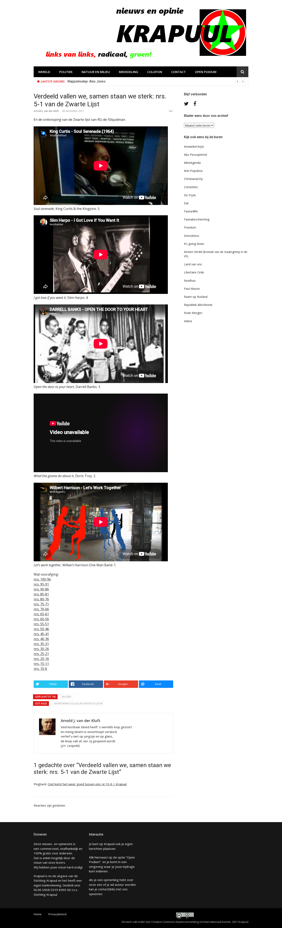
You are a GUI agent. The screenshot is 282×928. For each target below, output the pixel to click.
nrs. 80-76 (41, 599)
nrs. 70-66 (41, 609)
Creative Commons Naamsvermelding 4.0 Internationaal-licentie (191, 922)
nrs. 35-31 (41, 644)
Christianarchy (193, 179)
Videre (188, 321)
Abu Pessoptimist (195, 155)
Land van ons (193, 264)
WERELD (44, 72)
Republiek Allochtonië (198, 305)
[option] (156, 81)
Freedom (190, 227)
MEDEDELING (128, 72)
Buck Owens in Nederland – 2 (88, 81)
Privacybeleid (57, 914)
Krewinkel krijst (194, 146)
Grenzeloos (191, 236)
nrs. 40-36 (41, 639)
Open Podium (205, 72)
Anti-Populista (193, 171)
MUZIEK (66, 696)
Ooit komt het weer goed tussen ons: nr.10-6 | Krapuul (87, 784)
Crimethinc (191, 187)
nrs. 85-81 (41, 594)
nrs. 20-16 (41, 658)
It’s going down (194, 244)
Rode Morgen (193, 313)
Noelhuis (190, 281)
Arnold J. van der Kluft (46, 111)
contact (103, 889)
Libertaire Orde (194, 272)
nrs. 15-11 (41, 663)
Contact (178, 72)
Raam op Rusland (195, 297)
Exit (186, 203)
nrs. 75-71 (41, 604)
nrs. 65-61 (41, 614)
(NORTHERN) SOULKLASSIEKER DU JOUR (78, 703)
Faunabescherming (196, 219)
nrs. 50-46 (41, 629)
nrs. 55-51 (41, 624)
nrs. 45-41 (41, 634)
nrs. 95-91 (41, 584)
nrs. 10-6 (40, 668)
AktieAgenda (192, 163)
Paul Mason (192, 289)
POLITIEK (65, 72)
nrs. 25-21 (41, 653)
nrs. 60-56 (41, 619)
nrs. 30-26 (41, 649)
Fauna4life (191, 211)
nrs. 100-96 (42, 579)
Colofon (154, 72)
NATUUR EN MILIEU (96, 72)
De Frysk (190, 195)
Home (37, 914)
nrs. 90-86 (41, 589)
